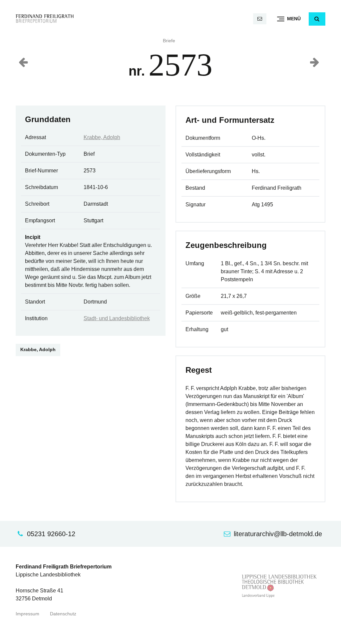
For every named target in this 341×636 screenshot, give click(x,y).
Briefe (169, 40)
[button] (317, 19)
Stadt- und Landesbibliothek (117, 318)
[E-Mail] (259, 18)
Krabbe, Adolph (102, 137)
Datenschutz (63, 613)
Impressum (27, 613)
